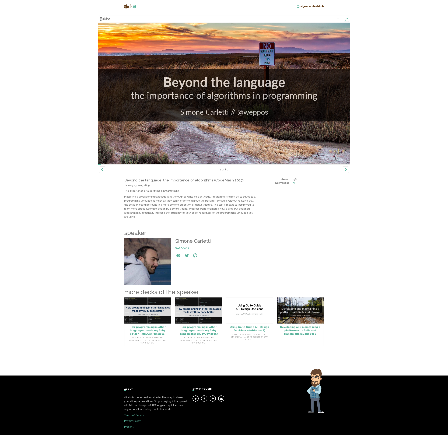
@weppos (252, 111)
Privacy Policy (132, 421)
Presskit (129, 426)
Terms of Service (134, 415)
